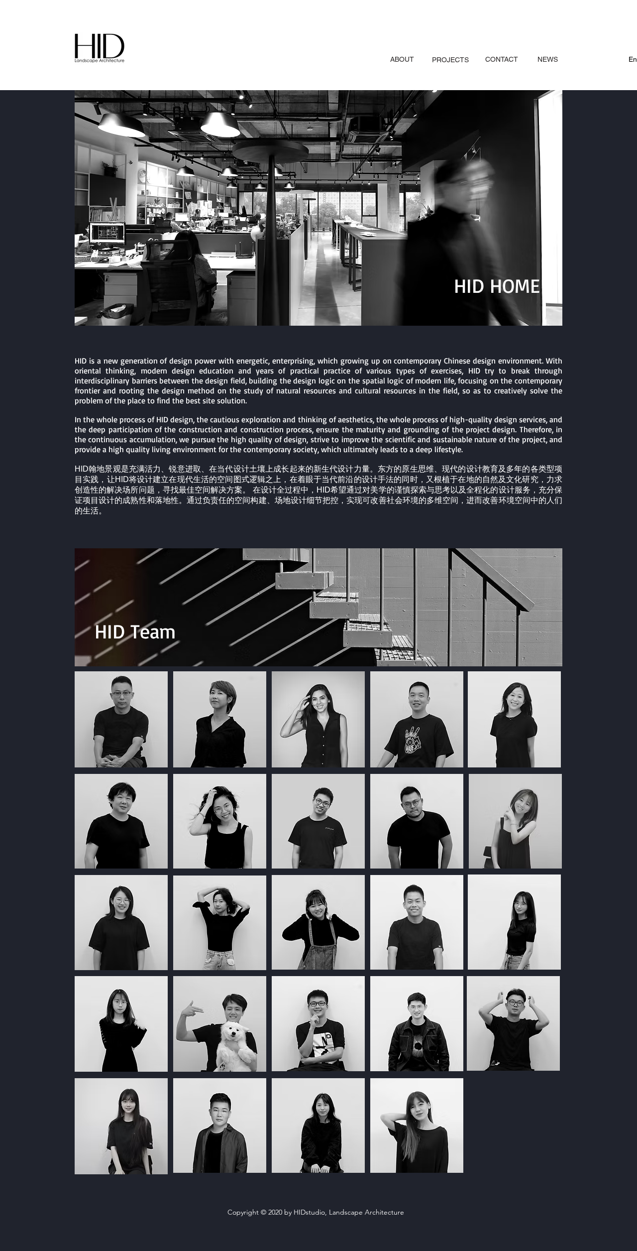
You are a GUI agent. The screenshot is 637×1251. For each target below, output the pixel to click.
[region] (450, 64)
